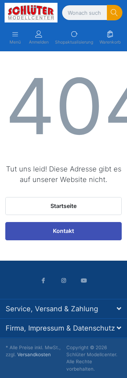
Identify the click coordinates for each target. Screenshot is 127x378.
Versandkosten (34, 354)
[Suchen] (115, 13)
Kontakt (63, 230)
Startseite (63, 205)
